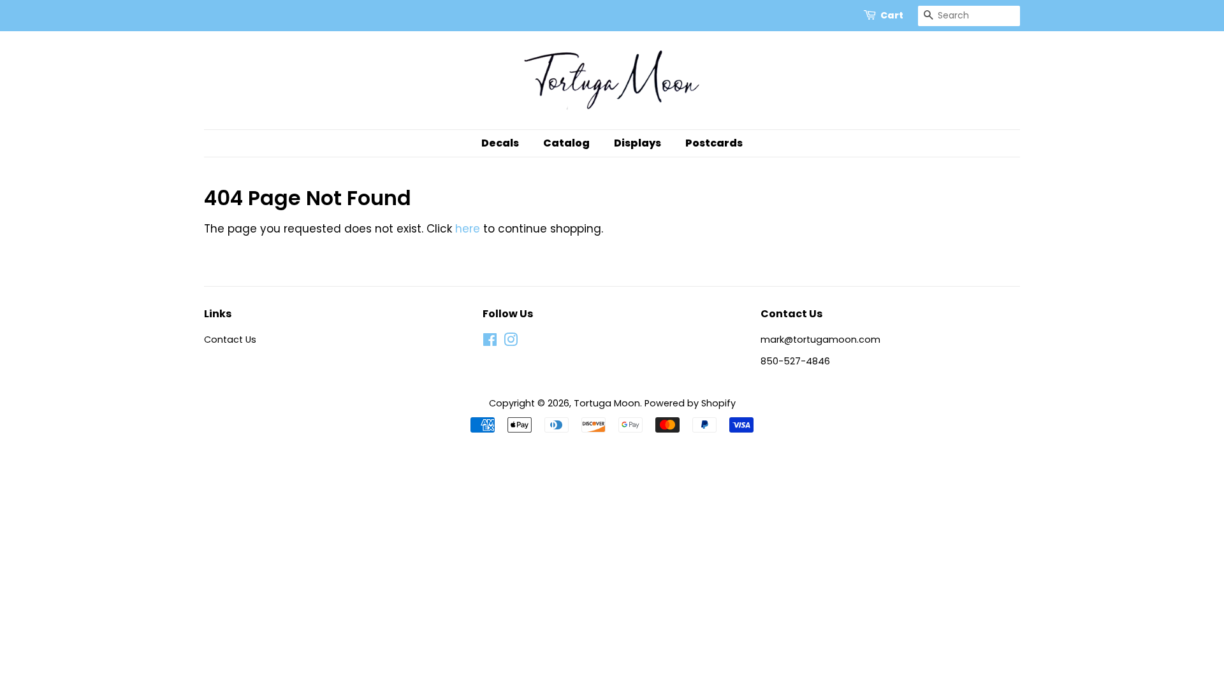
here (467, 228)
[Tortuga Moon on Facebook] (490, 342)
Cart (891, 15)
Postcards (714, 143)
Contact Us (230, 339)
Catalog (566, 143)
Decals (500, 143)
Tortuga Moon (607, 403)
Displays (637, 143)
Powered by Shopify (690, 403)
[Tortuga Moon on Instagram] (511, 342)
